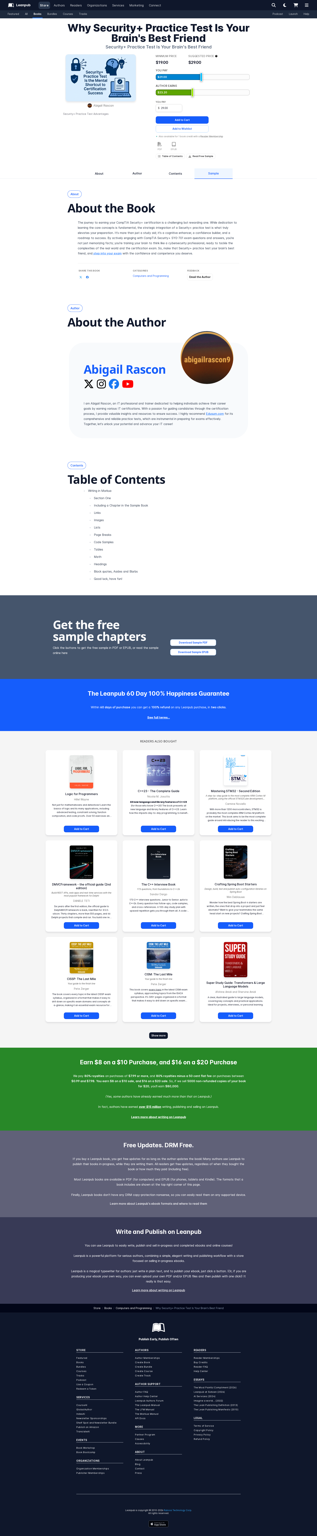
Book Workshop (85, 1447)
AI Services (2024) (205, 1396)
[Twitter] (89, 384)
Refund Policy (202, 1439)
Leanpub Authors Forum (149, 1400)
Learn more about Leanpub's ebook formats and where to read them (158, 1203)
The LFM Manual (144, 1409)
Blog (137, 1464)
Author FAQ (141, 1392)
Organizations (97, 5)
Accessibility (142, 1443)
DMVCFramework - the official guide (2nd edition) (81, 886)
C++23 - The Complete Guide (158, 791)
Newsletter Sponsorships (91, 1418)
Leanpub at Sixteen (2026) (209, 1392)
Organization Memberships (92, 1468)
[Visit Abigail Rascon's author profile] (207, 357)
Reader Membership (211, 136)
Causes (139, 1439)
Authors (59, 5)
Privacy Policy (202, 1434)
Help (306, 13)
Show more (158, 1035)
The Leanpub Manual (147, 1405)
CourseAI (81, 1405)
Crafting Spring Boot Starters (236, 884)
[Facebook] (114, 384)
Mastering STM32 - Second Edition (235, 791)
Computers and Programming (151, 275)
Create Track (143, 1375)
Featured (13, 13)
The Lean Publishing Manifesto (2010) (216, 1409)
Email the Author (200, 276)
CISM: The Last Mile (158, 974)
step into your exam (107, 253)
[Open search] (273, 5)
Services (118, 5)
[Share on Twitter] (81, 277)
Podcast (278, 13)
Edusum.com (215, 414)
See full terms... (158, 717)
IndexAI (80, 1414)
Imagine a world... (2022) (208, 1400)
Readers (76, 5)
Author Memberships (147, 1358)
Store (44, 5)
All (26, 13)
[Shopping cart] (295, 5)
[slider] (201, 77)
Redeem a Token (86, 1388)
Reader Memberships (207, 1358)
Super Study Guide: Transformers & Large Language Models (235, 984)
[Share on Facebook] (87, 277)
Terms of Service (204, 1425)
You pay (161, 102)
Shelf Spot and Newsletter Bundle (96, 1422)
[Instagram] (101, 384)
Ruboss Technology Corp (177, 1510)
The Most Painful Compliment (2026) (215, 1387)
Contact (139, 1468)
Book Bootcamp (85, 1452)
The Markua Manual (146, 1414)
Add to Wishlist (182, 128)
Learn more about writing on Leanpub (158, 1117)
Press (138, 1473)
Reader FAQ (201, 1366)
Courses (68, 13)
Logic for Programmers (81, 794)
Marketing (136, 5)
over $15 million (150, 1107)
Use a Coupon (84, 1384)
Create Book (142, 1362)
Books (37, 13)
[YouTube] (128, 384)
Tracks (83, 13)
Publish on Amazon (87, 1427)
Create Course (144, 1371)
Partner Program (145, 1434)
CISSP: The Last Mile (81, 979)
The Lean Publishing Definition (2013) (216, 1405)
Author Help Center (146, 1396)
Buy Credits (201, 1362)
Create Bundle (143, 1366)
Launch (293, 13)
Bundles (52, 13)
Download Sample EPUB (193, 652)
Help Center (201, 1371)
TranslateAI (83, 1431)
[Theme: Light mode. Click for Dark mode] (284, 5)
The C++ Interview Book (158, 884)
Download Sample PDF (193, 642)
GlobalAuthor (84, 1409)
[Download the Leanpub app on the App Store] (158, 1524)
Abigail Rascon (103, 105)
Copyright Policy (204, 1430)
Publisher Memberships (90, 1473)
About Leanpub (144, 1459)
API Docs (140, 1418)
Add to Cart (182, 119)
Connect (155, 5)
